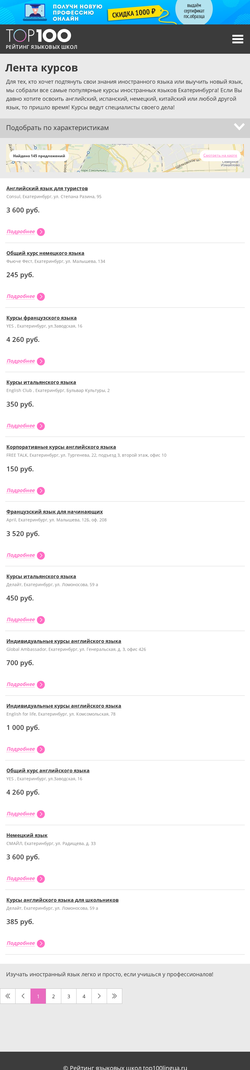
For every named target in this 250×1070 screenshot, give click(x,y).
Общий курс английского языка (48, 770)
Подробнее (20, 232)
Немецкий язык (27, 835)
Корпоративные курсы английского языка (61, 447)
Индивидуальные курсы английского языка (63, 641)
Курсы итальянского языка (41, 382)
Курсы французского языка (41, 317)
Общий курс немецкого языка (45, 253)
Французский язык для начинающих (54, 511)
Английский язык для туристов (47, 188)
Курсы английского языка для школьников (62, 900)
